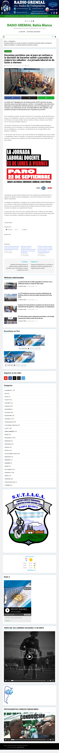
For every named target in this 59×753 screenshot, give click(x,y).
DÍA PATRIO (8, 409)
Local (6, 428)
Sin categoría (8, 469)
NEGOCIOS (8, 441)
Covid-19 (7, 399)
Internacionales (9, 422)
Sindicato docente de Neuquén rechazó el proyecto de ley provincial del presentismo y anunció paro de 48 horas (28, 249)
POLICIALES (8, 444)
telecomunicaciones (10, 482)
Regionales (8, 456)
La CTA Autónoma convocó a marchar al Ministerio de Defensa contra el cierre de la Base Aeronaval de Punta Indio (35, 295)
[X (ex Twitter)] (19, 378)
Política (7, 450)
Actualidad (8, 51)
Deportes (7, 406)
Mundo (7, 434)
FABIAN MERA (9, 66)
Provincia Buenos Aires (11, 453)
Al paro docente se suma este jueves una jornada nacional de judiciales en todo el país (11, 248)
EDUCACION (8, 415)
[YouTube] (6, 378)
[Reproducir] (6, 680)
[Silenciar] (50, 680)
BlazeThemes (20, 747)
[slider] (28, 680)
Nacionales (8, 437)
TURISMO (7, 485)
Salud (6, 466)
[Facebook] (10, 378)
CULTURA (7, 403)
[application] (29, 656)
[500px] (23, 378)
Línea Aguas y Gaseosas (11, 425)
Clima (6, 396)
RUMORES (7, 463)
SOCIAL (7, 475)
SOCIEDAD (8, 479)
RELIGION (7, 460)
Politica (7, 447)
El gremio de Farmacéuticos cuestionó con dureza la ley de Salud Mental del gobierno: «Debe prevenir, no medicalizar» (26, 16)
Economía (7, 412)
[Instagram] (14, 378)
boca (6, 393)
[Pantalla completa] (53, 680)
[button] (29, 657)
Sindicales (7, 472)
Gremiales (7, 418)
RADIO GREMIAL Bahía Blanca (29, 25)
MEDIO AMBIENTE (10, 431)
